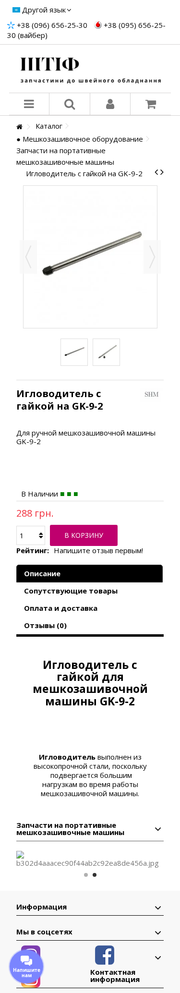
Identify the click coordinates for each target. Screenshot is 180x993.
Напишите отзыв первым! (98, 550)
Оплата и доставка (60, 608)
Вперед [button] (152, 257)
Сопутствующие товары (71, 590)
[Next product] (162, 172)
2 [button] (94, 875)
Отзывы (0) (45, 625)
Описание (42, 573)
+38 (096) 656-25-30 (52, 25)
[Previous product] (156, 172)
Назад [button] (28, 257)
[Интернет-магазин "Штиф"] (90, 68)
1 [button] (86, 875)
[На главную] (19, 127)
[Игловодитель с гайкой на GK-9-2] (74, 352)
